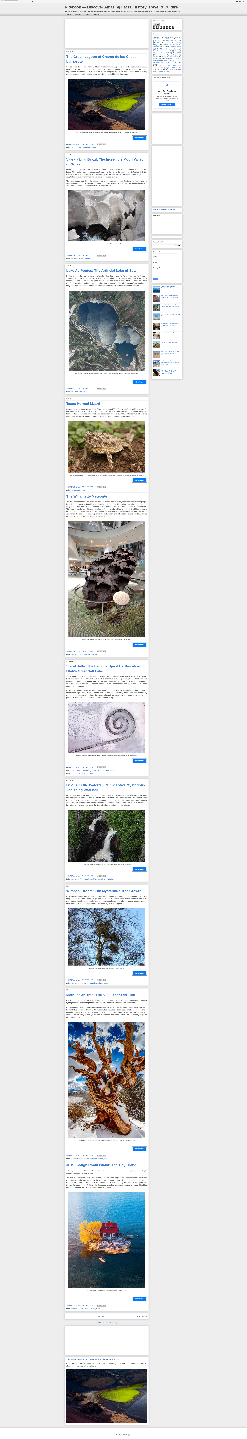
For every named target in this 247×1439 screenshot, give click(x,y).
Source (134, 755)
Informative (76, 490)
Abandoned (156, 37)
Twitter (87, 14)
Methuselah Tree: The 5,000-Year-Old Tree (100, 995)
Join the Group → (167, 104)
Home (69, 14)
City (164, 46)
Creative (78, 771)
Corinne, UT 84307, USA (83, 773)
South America (84, 259)
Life (178, 55)
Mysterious (169, 58)
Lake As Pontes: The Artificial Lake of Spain (102, 270)
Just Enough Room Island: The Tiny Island (101, 1165)
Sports (155, 67)
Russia (161, 65)
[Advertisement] (106, 33)
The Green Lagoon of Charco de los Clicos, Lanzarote (92, 1359)
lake (80, 148)
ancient (178, 39)
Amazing (75, 654)
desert (179, 46)
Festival (176, 49)
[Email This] (98, 144)
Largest (172, 55)
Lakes (94, 771)
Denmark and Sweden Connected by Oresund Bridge (170, 287)
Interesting (87, 771)
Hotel (169, 51)
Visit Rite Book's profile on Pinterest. (164, 209)
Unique (106, 771)
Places (75, 259)
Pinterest (97, 14)
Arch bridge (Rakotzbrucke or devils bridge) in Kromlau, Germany (170, 325)
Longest (155, 56)
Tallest (161, 67)
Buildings (165, 44)
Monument (157, 58)
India (176, 51)
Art (73, 771)
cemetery (175, 44)
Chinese (156, 46)
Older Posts (141, 1316)
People (179, 60)
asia (158, 43)
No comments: (88, 144)
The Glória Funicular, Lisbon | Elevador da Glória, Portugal (170, 296)
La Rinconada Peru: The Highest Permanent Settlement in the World (170, 362)
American (83, 654)
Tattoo (167, 67)
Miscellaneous (174, 56)
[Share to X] (102, 144)
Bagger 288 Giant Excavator (169, 342)
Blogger (128, 1435)
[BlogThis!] (100, 144)
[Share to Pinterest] (105, 144)
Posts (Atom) (112, 1322)
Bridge (155, 45)
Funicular (161, 51)
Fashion (170, 49)
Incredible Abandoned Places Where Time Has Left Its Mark (170, 305)
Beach (176, 43)
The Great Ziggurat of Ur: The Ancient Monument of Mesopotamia (170, 353)
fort (154, 51)
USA (83, 490)
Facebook (78, 14)
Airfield (176, 37)
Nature (105, 983)
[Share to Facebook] (104, 144)
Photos (168, 62)
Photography (159, 62)
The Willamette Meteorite (86, 496)
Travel (86, 1309)
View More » (139, 138)
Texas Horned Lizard (83, 404)
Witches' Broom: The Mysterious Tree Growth (103, 891)
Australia (168, 43)
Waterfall (110, 879)
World (167, 71)
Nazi (174, 60)
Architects (169, 41)
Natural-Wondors (89, 148)
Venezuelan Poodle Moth (168, 333)
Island (74, 1309)
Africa (167, 37)
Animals (159, 41)
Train (179, 67)
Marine (164, 56)
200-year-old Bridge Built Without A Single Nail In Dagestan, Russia (168, 371)
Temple (173, 67)
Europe (75, 148)
